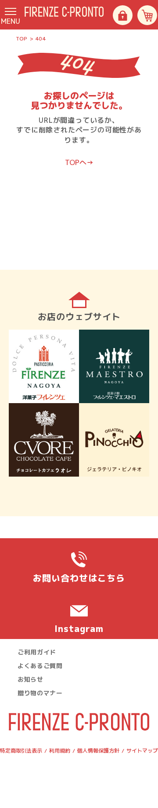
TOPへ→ (79, 162)
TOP (21, 38)
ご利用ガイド (37, 652)
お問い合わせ (79, 578)
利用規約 (59, 750)
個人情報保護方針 (98, 750)
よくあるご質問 (40, 665)
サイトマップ (142, 750)
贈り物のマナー (40, 693)
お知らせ (30, 679)
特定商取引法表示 (21, 750)
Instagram (79, 628)
